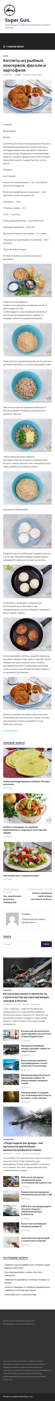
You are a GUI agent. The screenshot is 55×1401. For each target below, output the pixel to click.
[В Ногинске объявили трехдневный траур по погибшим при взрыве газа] (11, 1186)
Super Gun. (18, 20)
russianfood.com (10, 730)
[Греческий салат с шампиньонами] (27, 872)
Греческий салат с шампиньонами (21, 875)
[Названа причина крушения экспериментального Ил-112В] (11, 1201)
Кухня (5, 56)
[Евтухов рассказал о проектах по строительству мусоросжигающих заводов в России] (27, 988)
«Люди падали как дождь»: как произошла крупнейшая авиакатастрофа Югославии (23, 1146)
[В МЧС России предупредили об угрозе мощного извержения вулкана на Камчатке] (11, 1215)
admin (18, 75)
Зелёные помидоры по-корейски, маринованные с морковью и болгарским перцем (25, 830)
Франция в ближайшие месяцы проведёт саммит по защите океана (35, 1048)
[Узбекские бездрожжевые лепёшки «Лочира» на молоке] (27, 778)
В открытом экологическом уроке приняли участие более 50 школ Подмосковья (36, 1034)
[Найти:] (27, 944)
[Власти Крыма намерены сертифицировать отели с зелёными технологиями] (11, 1069)
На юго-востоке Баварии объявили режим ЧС (33, 1224)
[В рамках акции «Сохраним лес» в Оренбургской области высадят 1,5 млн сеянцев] (11, 1101)
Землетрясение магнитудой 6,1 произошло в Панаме (35, 1239)
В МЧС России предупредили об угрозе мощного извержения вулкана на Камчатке (36, 1210)
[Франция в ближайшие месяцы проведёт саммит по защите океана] (11, 1054)
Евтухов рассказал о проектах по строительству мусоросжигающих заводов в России (26, 997)
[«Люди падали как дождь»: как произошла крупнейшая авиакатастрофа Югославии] (27, 1137)
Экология (7, 990)
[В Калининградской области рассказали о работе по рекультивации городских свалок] (11, 1084)
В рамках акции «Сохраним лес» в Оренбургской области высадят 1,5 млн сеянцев (36, 1095)
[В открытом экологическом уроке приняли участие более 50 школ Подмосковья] (11, 1040)
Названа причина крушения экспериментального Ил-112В (36, 1193)
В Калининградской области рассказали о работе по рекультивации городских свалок (35, 1079)
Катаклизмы (8, 1139)
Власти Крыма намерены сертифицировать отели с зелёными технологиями (34, 1063)
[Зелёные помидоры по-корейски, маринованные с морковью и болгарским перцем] (27, 824)
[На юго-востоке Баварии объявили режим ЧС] (11, 1232)
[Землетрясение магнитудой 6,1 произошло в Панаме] (11, 1247)
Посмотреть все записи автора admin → (33, 920)
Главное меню (15, 46)
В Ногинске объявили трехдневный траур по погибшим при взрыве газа (36, 1180)
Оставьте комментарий (32, 75)
